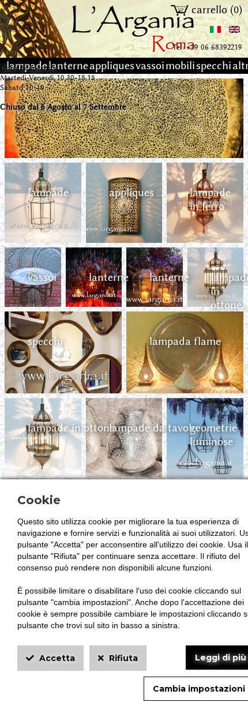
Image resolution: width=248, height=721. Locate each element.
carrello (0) (215, 10)
